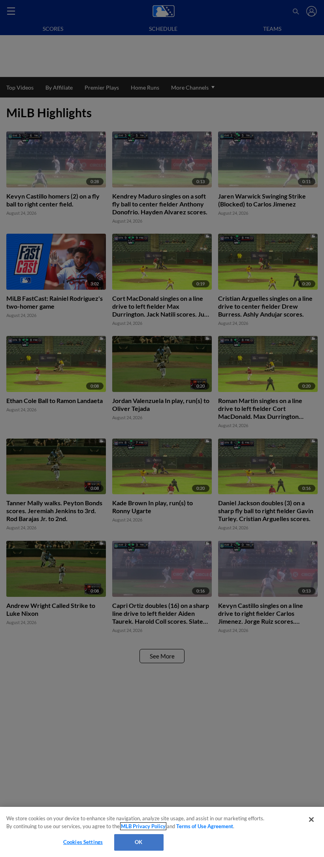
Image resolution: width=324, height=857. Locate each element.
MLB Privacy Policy (143, 826)
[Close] (311, 819)
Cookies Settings (83, 842)
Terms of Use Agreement (204, 826)
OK (138, 842)
